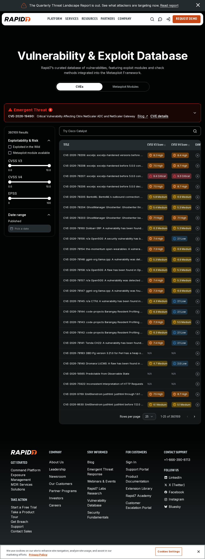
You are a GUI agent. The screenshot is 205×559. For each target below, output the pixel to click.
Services (71, 19)
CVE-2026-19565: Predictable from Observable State (96, 373)
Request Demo (186, 19)
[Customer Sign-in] (168, 19)
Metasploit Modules (126, 86)
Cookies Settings (169, 551)
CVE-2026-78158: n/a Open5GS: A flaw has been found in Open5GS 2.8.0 (109, 270)
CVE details (159, 116)
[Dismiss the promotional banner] (198, 5)
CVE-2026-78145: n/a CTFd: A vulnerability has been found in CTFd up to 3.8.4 (112, 301)
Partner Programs (63, 491)
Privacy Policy (38, 554)
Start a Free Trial (24, 507)
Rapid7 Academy (138, 496)
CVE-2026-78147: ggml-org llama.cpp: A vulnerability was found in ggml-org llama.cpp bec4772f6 (124, 290)
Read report (169, 5)
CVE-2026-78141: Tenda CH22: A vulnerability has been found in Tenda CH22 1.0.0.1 (115, 342)
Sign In (131, 462)
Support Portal (137, 469)
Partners (108, 19)
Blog (90, 462)
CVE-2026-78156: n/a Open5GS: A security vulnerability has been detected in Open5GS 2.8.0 (121, 238)
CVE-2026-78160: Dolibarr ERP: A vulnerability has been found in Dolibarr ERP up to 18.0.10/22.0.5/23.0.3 (128, 228)
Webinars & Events (101, 481)
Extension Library (139, 488)
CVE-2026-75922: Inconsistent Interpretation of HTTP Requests (103, 383)
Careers (55, 505)
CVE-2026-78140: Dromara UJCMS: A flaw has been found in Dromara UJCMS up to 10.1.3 (119, 363)
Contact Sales (21, 531)
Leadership (57, 469)
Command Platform (25, 470)
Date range (17, 215)
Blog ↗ (143, 116)
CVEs (79, 86)
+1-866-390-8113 (177, 460)
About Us (56, 462)
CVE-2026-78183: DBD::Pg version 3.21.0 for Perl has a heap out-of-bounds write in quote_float (123, 353)
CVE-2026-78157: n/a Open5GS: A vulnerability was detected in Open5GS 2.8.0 (113, 280)
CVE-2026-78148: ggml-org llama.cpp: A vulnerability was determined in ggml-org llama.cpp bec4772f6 (128, 259)
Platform (54, 19)
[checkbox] (9, 146)
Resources (90, 19)
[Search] (152, 19)
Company (124, 19)
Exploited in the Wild (26, 146)
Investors (56, 498)
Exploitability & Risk (23, 140)
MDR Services (21, 484)
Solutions (18, 489)
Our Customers (60, 484)
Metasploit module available (31, 152)
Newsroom (57, 476)
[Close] (198, 551)
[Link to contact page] (160, 19)
